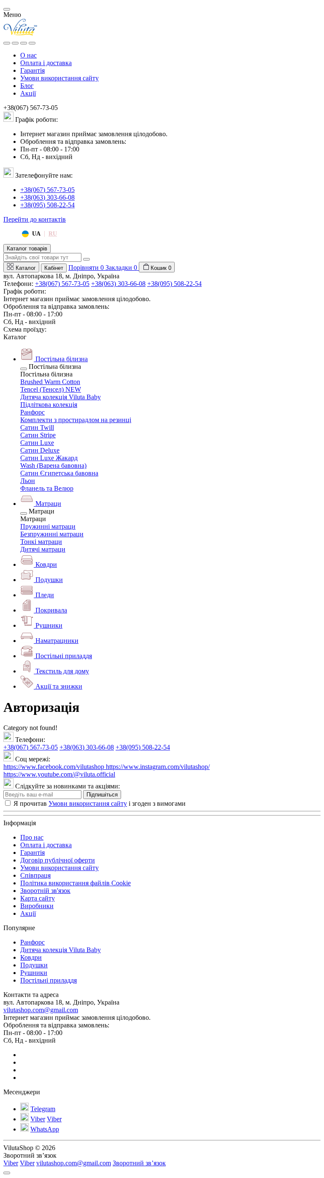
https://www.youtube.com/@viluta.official (59, 774)
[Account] (32, 43)
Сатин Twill (37, 427)
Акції (28, 93)
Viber (37, 1119)
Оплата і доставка (46, 62)
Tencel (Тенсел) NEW (50, 389)
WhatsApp (44, 1129)
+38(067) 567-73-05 (47, 189)
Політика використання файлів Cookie (75, 883)
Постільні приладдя (48, 980)
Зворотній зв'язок (45, 890)
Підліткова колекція (48, 404)
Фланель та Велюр (46, 488)
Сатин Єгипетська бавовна (59, 473)
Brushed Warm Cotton (50, 381)
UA (36, 234)
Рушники (33, 972)
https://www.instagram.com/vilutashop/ (158, 766)
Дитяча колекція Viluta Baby (60, 397)
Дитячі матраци (42, 549)
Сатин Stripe (38, 435)
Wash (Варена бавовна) (53, 465)
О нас (28, 55)
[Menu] (6, 43)
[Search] (15, 43)
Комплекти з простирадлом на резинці (75, 419)
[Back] (23, 369)
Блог (27, 85)
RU (53, 234)
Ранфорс (32, 412)
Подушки (34, 965)
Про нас (31, 837)
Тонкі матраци (41, 541)
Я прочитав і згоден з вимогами (100, 803)
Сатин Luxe (37, 442)
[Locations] (23, 43)
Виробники (37, 905)
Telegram (42, 1108)
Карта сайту (37, 898)
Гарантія (32, 70)
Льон (27, 480)
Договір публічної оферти (57, 860)
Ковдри (31, 957)
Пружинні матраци (48, 526)
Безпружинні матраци (52, 534)
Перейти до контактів (34, 219)
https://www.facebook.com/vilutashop (54, 766)
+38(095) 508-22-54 (47, 205)
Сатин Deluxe (39, 450)
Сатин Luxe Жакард (49, 457)
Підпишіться (102, 794)
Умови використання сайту (59, 78)
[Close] (6, 9)
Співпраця (35, 875)
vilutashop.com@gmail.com (40, 1009)
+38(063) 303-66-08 (47, 197)
